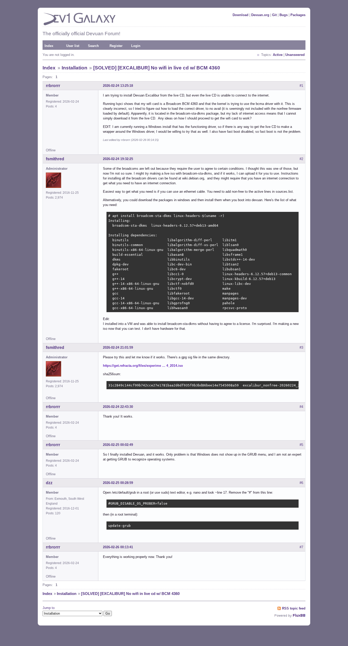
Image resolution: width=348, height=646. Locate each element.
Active (278, 55)
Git (274, 15)
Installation (74, 67)
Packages (297, 15)
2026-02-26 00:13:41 (118, 547)
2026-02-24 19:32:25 (118, 159)
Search (93, 46)
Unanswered (295, 55)
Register (116, 46)
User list (72, 46)
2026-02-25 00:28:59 (118, 483)
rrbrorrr (53, 85)
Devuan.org (260, 15)
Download (240, 15)
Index (49, 46)
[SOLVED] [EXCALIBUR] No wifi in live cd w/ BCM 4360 (156, 67)
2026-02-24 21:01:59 (118, 347)
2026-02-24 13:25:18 (118, 86)
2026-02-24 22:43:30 (118, 407)
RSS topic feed (293, 608)
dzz (49, 483)
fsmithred (55, 159)
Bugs (283, 15)
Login (135, 46)
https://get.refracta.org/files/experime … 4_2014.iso (143, 366)
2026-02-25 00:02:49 (118, 445)
